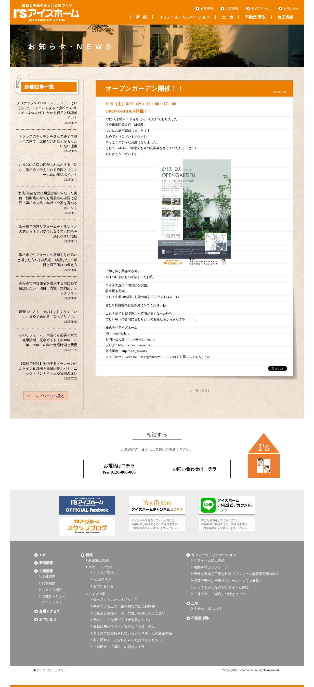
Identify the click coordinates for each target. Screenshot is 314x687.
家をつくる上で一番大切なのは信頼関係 (124, 606)
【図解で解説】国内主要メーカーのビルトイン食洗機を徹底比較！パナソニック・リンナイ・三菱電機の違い (48, 371)
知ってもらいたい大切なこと (115, 600)
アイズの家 (96, 594)
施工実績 (285, 17)
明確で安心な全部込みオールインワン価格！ (228, 581)
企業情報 (231, 8)
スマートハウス (100, 567)
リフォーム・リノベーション (184, 17)
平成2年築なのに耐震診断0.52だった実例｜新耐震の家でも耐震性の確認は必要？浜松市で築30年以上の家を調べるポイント (47, 203)
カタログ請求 (103, 573)
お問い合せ (291, 8)
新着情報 (206, 8)
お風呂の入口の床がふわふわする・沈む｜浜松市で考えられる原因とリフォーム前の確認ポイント (48, 172)
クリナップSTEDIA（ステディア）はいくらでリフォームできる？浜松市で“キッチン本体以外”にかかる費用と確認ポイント (47, 113)
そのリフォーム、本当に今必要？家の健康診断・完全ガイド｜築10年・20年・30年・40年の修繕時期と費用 (48, 342)
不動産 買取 (255, 17)
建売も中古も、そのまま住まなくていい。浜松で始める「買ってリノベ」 (48, 316)
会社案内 (48, 576)
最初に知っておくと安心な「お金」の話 (124, 626)
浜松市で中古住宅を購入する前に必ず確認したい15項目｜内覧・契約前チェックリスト (48, 290)
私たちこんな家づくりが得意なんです (122, 620)
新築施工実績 (98, 560)
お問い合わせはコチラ (195, 468)
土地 (227, 17)
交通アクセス (260, 8)
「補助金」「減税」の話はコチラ (119, 647)
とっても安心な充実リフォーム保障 (221, 587)
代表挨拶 (48, 583)
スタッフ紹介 (52, 590)
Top (42, 555)
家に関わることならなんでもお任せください (127, 640)
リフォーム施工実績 (209, 560)
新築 (141, 17)
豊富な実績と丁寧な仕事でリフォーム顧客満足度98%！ (236, 574)
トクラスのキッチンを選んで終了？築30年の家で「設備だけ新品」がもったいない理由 (48, 143)
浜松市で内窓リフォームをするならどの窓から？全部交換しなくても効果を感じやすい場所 (48, 233)
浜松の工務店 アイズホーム (46, 12)
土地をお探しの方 (207, 609)
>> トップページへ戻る (45, 396)
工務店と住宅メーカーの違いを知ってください (129, 613)
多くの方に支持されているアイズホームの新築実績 (132, 633)
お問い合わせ (103, 586)
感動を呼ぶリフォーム (211, 567)
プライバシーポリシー (51, 670)
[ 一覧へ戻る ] (200, 390)
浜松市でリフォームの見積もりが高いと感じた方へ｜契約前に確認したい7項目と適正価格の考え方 (47, 262)
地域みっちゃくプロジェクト (54, 599)
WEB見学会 (102, 579)
